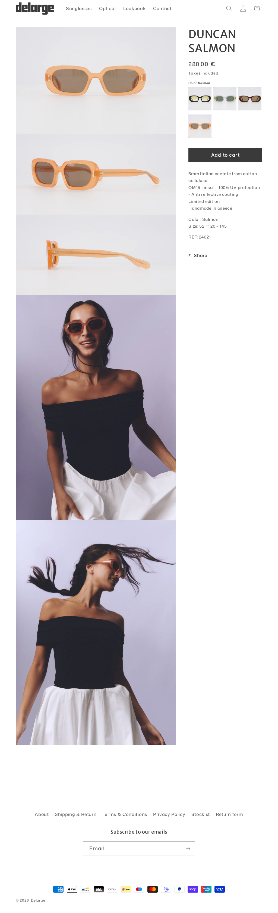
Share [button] (200, 255)
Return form (229, 814)
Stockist (200, 814)
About (42, 814)
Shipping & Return (76, 814)
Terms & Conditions (125, 814)
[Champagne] (224, 98)
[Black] (199, 98)
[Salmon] (199, 126)
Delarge (38, 900)
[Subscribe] (188, 848)
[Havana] (249, 98)
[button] (229, 9)
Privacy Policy (169, 814)
